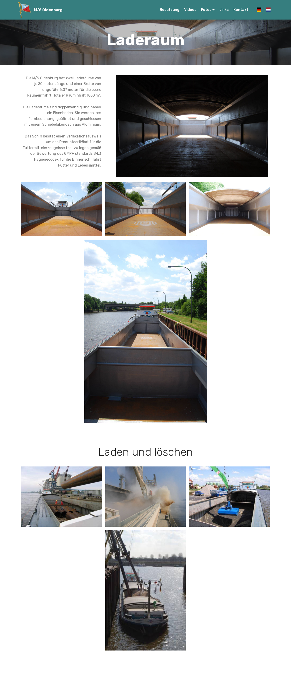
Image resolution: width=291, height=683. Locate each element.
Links (224, 9)
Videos (190, 9)
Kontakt (242, 9)
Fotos (206, 9)
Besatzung (169, 9)
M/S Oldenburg (48, 10)
